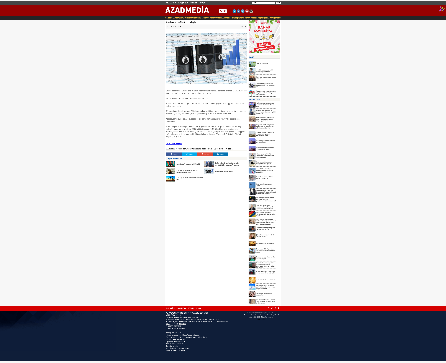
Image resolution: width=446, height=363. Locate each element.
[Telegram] (234, 12)
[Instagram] (251, 12)
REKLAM (193, 3)
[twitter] (272, 308)
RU (224, 11)
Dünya (241, 18)
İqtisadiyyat (191, 18)
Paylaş (174, 154)
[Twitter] (243, 12)
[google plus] (275, 308)
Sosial (198, 18)
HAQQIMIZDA (183, 3)
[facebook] (268, 308)
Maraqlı (272, 18)
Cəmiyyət (205, 18)
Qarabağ (168, 18)
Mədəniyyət (214, 18)
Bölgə (236, 18)
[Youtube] (247, 12)
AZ (221, 11)
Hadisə (231, 18)
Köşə (260, 18)
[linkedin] (279, 308)
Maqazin (254, 18)
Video (278, 18)
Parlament (223, 18)
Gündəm (176, 18)
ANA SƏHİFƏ (171, 3)
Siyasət (183, 18)
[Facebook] (238, 12)
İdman (247, 18)
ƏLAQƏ (202, 3)
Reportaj (265, 18)
